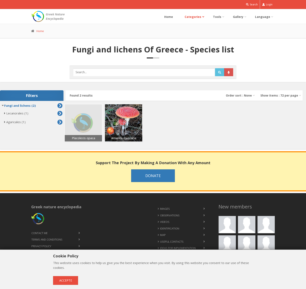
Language (262, 17)
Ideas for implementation (178, 248)
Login (268, 4)
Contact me (39, 233)
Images (165, 209)
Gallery (238, 17)
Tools (217, 17)
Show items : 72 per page (279, 95)
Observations (170, 215)
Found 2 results (81, 95)
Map (163, 235)
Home (168, 17)
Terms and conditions (46, 239)
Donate (153, 175)
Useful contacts (172, 241)
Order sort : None (239, 95)
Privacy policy (41, 246)
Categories (193, 17)
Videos (164, 222)
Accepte (65, 280)
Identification (169, 228)
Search (253, 4)
